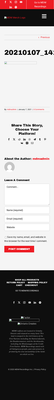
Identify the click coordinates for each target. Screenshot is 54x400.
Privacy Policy (40, 369)
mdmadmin (11, 109)
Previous (45, 37)
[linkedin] (11, 7)
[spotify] (16, 7)
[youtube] (21, 2)
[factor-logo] (25, 317)
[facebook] (5, 2)
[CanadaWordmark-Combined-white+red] (24, 319)
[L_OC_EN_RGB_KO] (27, 323)
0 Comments (39, 109)
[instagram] (16, 2)
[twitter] (11, 2)
